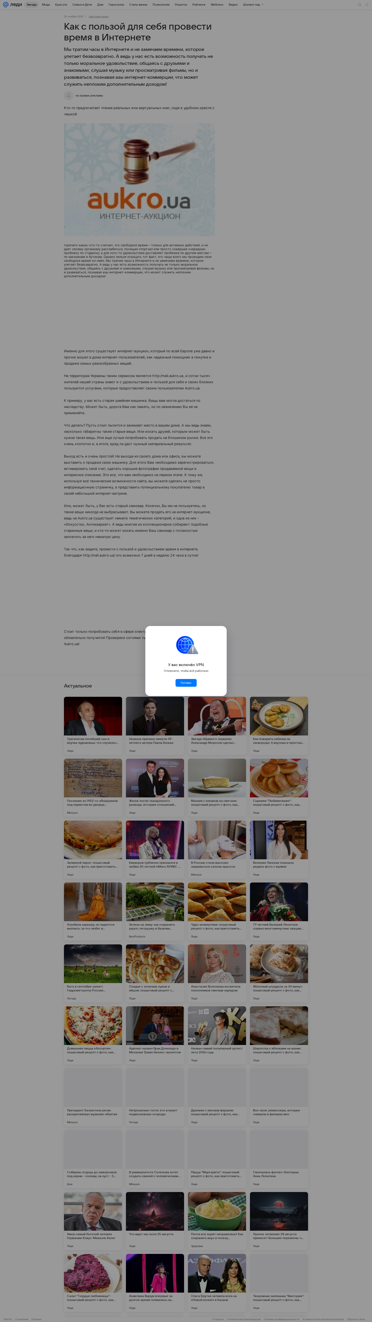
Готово (186, 683)
